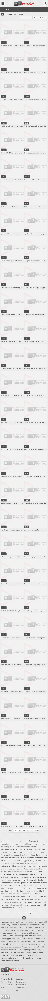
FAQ (17, 990)
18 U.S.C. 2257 (6, 985)
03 (24, 830)
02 (20, 830)
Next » (37, 830)
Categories (26, 9)
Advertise (20, 988)
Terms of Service (7, 979)
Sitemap (4, 990)
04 (28, 830)
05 (32, 830)
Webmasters (21, 985)
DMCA (3, 988)
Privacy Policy (6, 982)
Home (8, 9)
